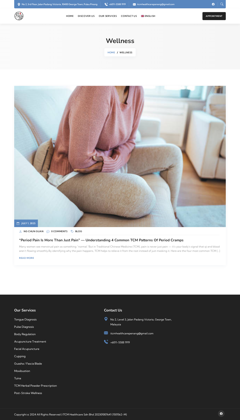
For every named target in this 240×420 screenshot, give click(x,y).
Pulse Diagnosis (24, 326)
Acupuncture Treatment (30, 341)
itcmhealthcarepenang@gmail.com (156, 4)
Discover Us (86, 16)
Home (69, 16)
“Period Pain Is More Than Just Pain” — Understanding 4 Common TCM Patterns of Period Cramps (101, 240)
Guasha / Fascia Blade (28, 363)
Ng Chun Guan (33, 231)
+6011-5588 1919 (117, 4)
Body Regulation (25, 334)
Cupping (19, 356)
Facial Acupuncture (26, 349)
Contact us (129, 16)
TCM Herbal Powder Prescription (35, 385)
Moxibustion (22, 371)
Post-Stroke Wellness (28, 393)
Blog (78, 231)
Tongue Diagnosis (25, 319)
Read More (26, 258)
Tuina (17, 378)
